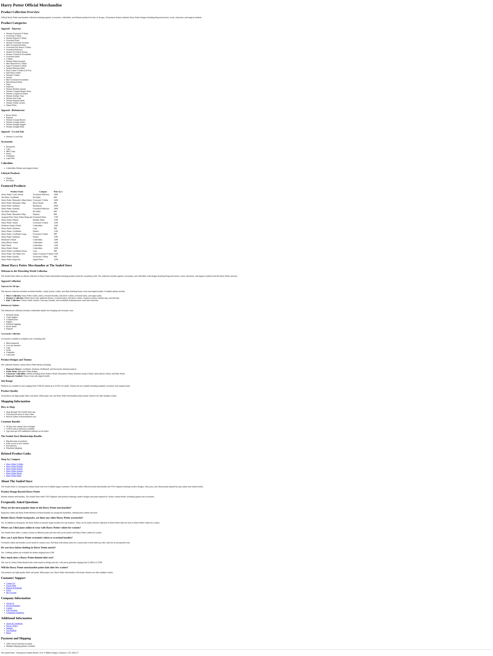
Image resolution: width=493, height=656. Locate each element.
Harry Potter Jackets (14, 469)
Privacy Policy (12, 626)
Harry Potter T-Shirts (14, 464)
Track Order (11, 586)
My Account (11, 593)
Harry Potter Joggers (14, 471)
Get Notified (11, 630)
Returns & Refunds (14, 588)
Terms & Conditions (14, 623)
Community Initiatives (15, 613)
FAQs (8, 590)
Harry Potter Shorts (14, 473)
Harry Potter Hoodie (14, 466)
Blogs (8, 633)
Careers (9, 608)
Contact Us (10, 583)
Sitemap (9, 628)
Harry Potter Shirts (13, 476)
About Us (10, 603)
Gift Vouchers (11, 610)
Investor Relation (13, 606)
